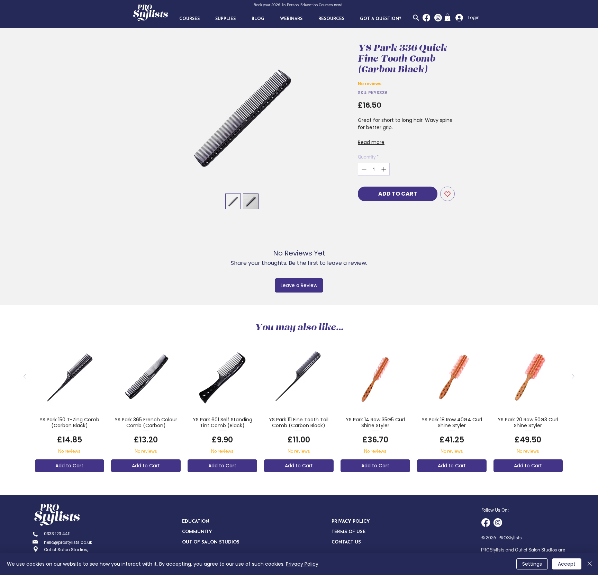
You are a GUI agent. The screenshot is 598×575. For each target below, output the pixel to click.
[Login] (457, 18)
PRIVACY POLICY (351, 521)
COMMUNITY (197, 532)
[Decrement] (363, 169)
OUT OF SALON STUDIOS (206, 542)
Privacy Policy (302, 563)
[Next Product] (573, 376)
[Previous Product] (25, 376)
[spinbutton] (374, 169)
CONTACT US (346, 542)
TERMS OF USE (348, 532)
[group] (299, 407)
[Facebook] (426, 17)
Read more (371, 142)
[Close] (590, 563)
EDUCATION (195, 521)
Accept (567, 563)
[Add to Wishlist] (447, 194)
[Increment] (384, 169)
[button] (189, 19)
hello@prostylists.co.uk (68, 542)
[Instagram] (438, 17)
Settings (532, 563)
